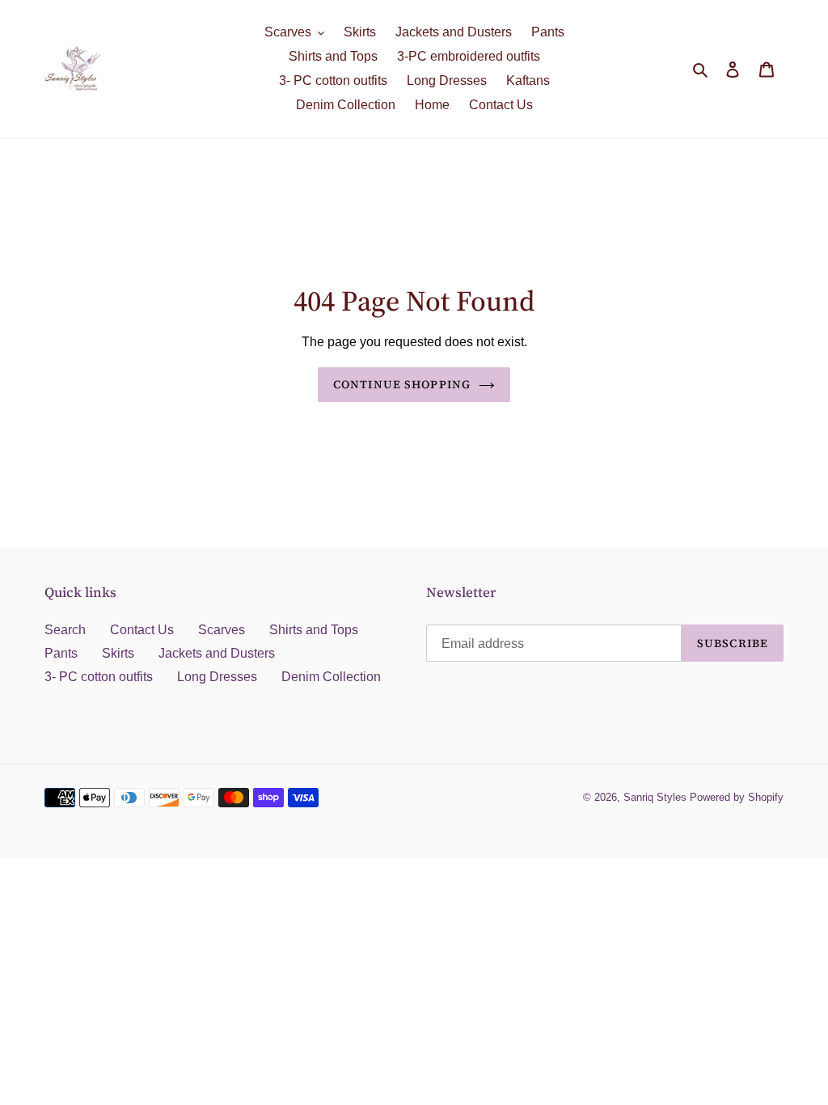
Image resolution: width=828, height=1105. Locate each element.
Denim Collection (331, 677)
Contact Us (142, 630)
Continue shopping (402, 384)
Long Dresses (217, 677)
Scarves (221, 630)
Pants (61, 653)
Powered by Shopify (737, 797)
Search (65, 630)
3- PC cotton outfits (98, 677)
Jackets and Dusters (216, 653)
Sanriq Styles (654, 797)
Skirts (118, 653)
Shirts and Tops (313, 630)
